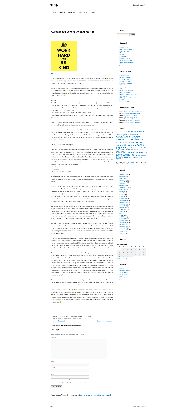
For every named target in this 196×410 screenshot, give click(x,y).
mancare (122, 150)
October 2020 (123, 176)
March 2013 (122, 196)
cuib (142, 139)
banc (146, 132)
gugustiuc (121, 147)
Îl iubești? (122, 85)
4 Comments (88, 316)
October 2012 (123, 206)
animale (130, 131)
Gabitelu (55, 316)
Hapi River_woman (124, 270)
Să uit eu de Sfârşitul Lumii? (104, 321)
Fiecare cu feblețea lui (125, 83)
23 (127, 254)
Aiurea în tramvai (124, 47)
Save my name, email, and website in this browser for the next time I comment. (72, 383)
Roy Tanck (131, 162)
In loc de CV (83, 12)
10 (131, 251)
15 (123, 252)
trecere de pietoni (131, 157)
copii (133, 139)
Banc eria (62, 12)
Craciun (55, 318)
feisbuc (131, 142)
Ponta (68, 318)
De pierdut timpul (124, 51)
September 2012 (124, 207)
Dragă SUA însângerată (58, 321)
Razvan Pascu (123, 278)
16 (127, 252)
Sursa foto (54, 73)
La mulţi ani (60, 318)
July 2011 (122, 231)
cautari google (132, 136)
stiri (116, 157)
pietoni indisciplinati (136, 152)
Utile (120, 64)
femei (139, 142)
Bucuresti (128, 134)
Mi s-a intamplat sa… (125, 58)
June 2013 (122, 193)
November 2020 (123, 174)
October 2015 (123, 182)
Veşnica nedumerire (125, 66)
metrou (128, 150)
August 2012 (122, 209)
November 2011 (123, 226)
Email (53, 368)
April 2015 (122, 184)
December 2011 (123, 224)
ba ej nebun (139, 132)
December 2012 (123, 202)
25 (135, 254)
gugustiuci (130, 148)
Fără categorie (123, 56)
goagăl (132, 145)
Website (53, 374)
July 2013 (122, 191)
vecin (140, 157)
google (141, 145)
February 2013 (123, 198)
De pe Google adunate (125, 49)
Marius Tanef (123, 274)
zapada (118, 159)
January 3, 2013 (64, 316)
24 (131, 254)
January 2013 (123, 200)
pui (139, 155)
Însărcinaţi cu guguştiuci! (133, 113)
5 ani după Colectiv (124, 79)
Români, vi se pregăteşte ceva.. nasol (129, 94)
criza (138, 140)
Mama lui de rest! (124, 101)
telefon (120, 157)
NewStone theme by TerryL (139, 406)
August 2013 (122, 189)
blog (121, 134)
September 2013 (124, 187)
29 (123, 256)
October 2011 (123, 228)
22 (123, 254)
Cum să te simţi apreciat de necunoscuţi (135, 119)
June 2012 (122, 213)
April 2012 (122, 217)
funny (118, 145)
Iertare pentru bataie (125, 81)
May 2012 (122, 215)
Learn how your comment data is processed (95, 395)
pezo (120, 119)
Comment (53, 337)
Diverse (121, 53)
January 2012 (123, 222)
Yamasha (122, 280)
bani (117, 134)
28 (119, 256)
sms (77, 318)
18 (135, 252)
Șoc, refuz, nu (123, 96)
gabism (125, 145)
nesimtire (141, 150)
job (116, 150)
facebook (123, 143)
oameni (119, 152)
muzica (134, 150)
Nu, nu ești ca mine (124, 77)
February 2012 (123, 220)
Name (53, 361)
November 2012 (123, 204)
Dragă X (121, 55)
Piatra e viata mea (124, 76)
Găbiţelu (55, 5)
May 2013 (122, 195)
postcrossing (122, 154)
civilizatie (119, 139)
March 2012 (122, 219)
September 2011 (124, 230)
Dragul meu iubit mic (125, 92)
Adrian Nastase (120, 132)
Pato (120, 276)
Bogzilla (121, 269)
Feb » (125, 258)
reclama (143, 155)
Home (54, 12)
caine (134, 134)
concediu (127, 140)
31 (131, 256)
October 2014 (123, 185)
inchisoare (137, 148)
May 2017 (122, 178)
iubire (143, 148)
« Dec (119, 258)
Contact (92, 12)
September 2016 (124, 180)
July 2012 (122, 211)
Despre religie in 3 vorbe (126, 90)
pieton (127, 152)
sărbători (73, 318)
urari (80, 318)
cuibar (117, 143)
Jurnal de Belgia (124, 272)
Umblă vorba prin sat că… (126, 62)
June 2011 (122, 233)
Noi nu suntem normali (76, 316)
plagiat (65, 318)
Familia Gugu (72, 12)
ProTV (134, 154)
